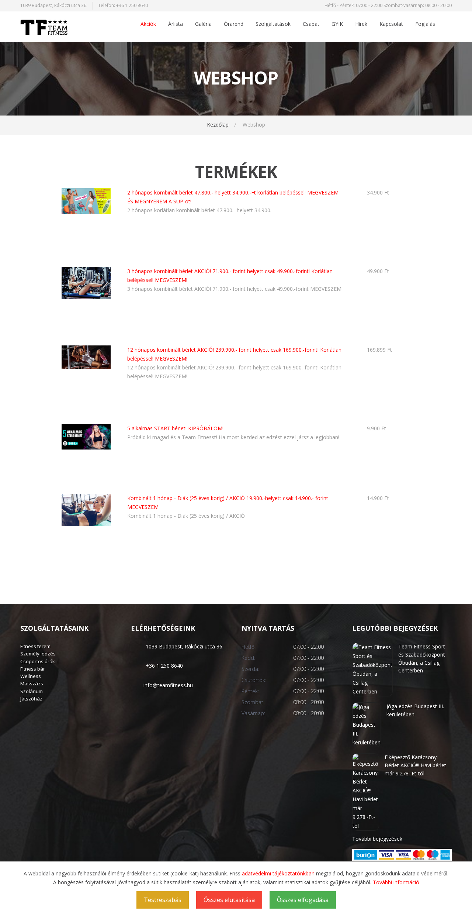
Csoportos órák (37, 661)
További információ (396, 882)
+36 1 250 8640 (132, 5)
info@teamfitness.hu (168, 685)
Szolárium (31, 691)
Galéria (203, 24)
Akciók (148, 24)
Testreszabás (162, 900)
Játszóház (31, 698)
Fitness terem (35, 646)
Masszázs (31, 683)
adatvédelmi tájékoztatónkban (278, 873)
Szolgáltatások (273, 24)
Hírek (361, 24)
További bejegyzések (377, 838)
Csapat (311, 24)
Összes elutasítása (229, 900)
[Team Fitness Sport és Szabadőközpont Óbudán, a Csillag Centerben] (372, 668)
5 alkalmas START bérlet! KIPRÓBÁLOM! (175, 428)
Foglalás (425, 24)
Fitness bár (32, 668)
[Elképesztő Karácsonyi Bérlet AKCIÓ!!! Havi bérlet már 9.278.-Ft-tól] (365, 791)
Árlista (175, 24)
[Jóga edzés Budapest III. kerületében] (366, 724)
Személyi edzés (38, 653)
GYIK (337, 24)
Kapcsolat (391, 24)
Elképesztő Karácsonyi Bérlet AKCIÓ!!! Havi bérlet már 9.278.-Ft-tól (415, 765)
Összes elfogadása (303, 900)
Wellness (30, 676)
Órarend (233, 24)
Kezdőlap (218, 124)
